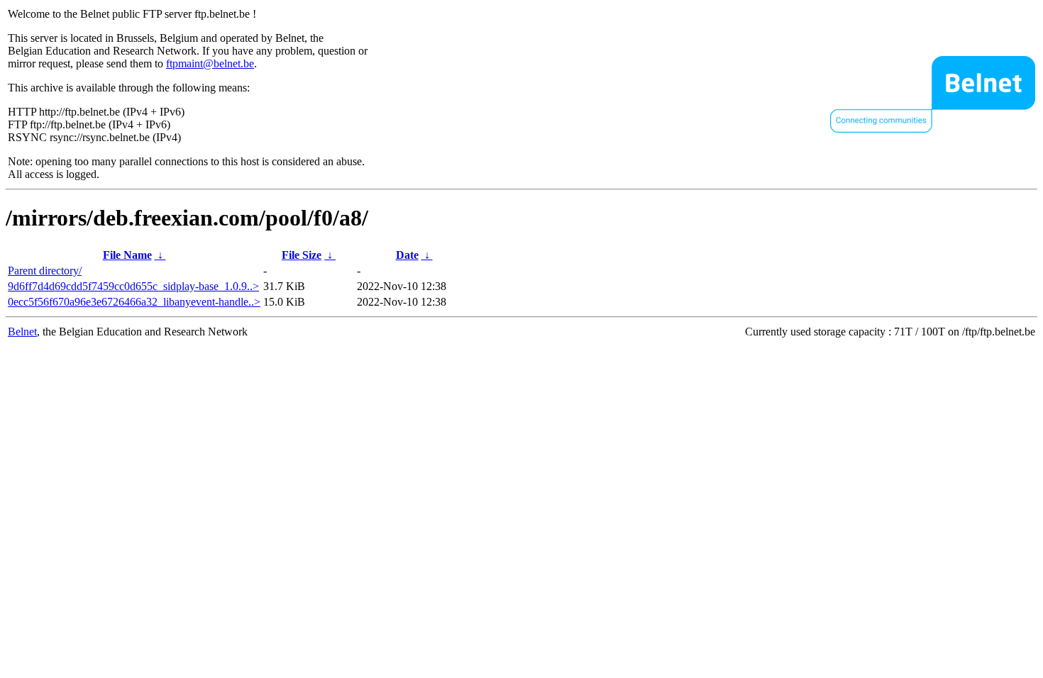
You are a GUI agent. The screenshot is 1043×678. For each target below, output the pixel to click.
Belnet (22, 332)
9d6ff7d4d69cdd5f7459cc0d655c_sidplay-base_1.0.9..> (133, 286)
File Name (127, 255)
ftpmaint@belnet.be (210, 63)
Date (407, 255)
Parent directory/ (45, 271)
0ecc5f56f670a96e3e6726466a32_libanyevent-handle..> (134, 302)
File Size (301, 255)
